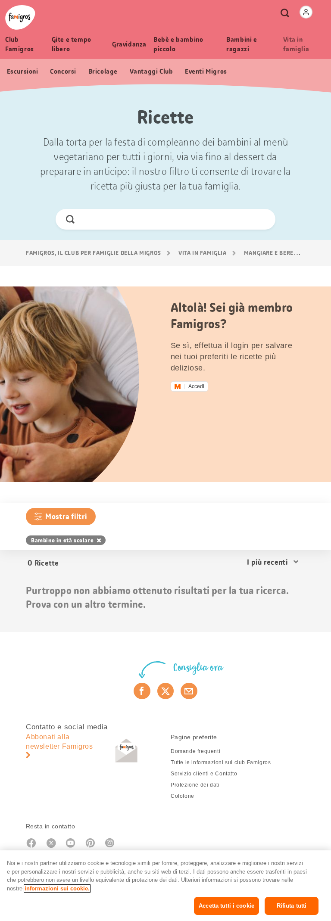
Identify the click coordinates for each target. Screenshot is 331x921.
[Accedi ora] (306, 12)
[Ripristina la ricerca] (261, 219)
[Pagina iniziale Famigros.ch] (20, 17)
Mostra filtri (66, 516)
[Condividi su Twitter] (165, 691)
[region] (165, 885)
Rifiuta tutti (292, 905)
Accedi (196, 386)
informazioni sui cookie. (57, 888)
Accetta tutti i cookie (226, 905)
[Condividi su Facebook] (142, 691)
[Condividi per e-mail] (189, 691)
